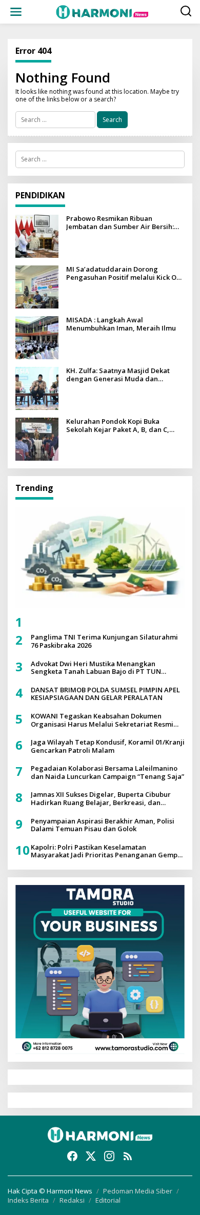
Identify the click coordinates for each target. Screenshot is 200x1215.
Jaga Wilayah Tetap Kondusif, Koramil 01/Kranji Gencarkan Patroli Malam (108, 746)
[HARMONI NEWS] (102, 11)
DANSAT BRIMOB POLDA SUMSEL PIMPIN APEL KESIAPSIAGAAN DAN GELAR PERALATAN (105, 694)
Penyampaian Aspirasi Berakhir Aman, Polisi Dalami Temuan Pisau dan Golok (102, 825)
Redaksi (72, 1200)
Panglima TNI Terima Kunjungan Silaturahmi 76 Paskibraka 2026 (104, 641)
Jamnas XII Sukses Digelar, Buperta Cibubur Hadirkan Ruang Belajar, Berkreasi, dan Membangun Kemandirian (101, 799)
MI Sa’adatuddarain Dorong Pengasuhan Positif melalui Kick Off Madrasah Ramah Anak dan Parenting (123, 273)
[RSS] (127, 1156)
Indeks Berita (28, 1200)
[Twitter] (90, 1156)
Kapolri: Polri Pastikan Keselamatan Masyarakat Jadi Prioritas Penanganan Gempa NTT (106, 851)
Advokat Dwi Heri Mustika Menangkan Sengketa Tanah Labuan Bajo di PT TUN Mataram (96, 668)
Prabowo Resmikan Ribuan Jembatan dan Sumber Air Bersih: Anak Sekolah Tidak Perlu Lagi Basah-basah (120, 223)
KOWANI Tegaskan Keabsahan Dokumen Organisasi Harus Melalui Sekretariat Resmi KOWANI (102, 720)
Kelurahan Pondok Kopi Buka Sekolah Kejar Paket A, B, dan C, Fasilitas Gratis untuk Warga (117, 426)
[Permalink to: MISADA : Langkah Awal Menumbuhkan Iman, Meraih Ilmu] (36, 337)
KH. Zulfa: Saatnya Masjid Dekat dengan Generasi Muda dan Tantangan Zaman (118, 375)
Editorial (108, 1200)
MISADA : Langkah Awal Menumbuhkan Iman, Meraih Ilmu (121, 324)
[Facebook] (72, 1156)
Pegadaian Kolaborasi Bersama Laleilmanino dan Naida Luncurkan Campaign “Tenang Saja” (107, 772)
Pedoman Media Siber (137, 1191)
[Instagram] (109, 1156)
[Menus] (16, 12)
